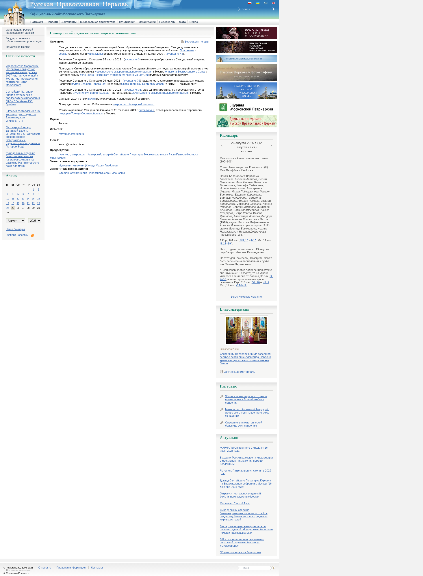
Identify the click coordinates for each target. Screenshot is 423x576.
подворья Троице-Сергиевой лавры (81, 113)
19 (18, 203)
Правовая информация (71, 567)
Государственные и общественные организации (24, 40)
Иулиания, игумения (88, 165)
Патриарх (36, 22)
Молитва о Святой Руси (235, 503)
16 (38, 198)
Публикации (127, 22)
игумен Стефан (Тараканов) (88, 84)
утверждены (95, 53)
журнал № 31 (133, 89)
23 (38, 203)
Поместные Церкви (18, 46)
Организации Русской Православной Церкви (20, 31)
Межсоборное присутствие (97, 22)
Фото (182, 22)
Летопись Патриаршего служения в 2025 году (245, 472)
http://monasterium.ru (71, 134)
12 (18, 198)
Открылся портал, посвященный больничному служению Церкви (240, 495)
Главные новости (20, 56)
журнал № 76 (132, 80)
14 (28, 198)
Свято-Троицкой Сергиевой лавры (142, 84)
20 (23, 203)
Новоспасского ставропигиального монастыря (123, 71)
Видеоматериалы (234, 309)
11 (13, 198)
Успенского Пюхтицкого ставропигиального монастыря (114, 74)
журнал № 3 (132, 59)
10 (7, 198)
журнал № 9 (146, 110)
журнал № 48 (175, 53)
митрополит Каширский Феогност (133, 104)
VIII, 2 (266, 282)
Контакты (97, 567)
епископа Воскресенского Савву (185, 71)
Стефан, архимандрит (92, 173)
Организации (147, 22)
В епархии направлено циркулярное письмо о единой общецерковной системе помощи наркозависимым (246, 529)
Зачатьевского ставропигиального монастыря (160, 92)
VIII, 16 (244, 240)
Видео (193, 22)
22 (33, 203)
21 (28, 203)
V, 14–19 (241, 285)
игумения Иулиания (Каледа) (91, 92)
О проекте (44, 567)
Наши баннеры (15, 229)
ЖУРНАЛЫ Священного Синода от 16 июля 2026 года (244, 449)
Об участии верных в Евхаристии (240, 552)
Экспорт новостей (17, 235)
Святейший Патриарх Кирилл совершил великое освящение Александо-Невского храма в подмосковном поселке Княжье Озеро (245, 358)
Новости (52, 22)
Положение (187, 50)
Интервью (228, 386)
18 (12, 203)
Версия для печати (197, 41)
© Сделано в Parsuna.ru (17, 573)
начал (92, 98)
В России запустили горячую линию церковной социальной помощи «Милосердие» (242, 542)
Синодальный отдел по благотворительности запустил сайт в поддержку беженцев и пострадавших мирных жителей (243, 515)
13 (23, 198)
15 (33, 198)
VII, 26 (256, 282)
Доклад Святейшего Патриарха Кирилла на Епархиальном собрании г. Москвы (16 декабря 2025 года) (246, 483)
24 (7, 208)
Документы (68, 22)
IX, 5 (253, 240)
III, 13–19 (225, 243)
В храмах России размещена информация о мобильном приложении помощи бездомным (246, 461)
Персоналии (167, 22)
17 (7, 203)
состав (63, 53)
